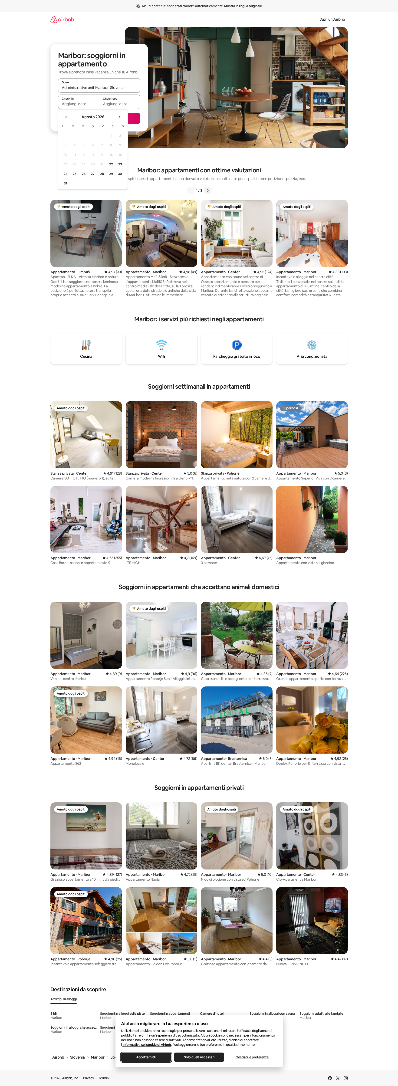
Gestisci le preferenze (252, 1057)
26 (84, 174)
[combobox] (99, 87)
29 (111, 174)
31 (65, 183)
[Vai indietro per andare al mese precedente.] (66, 117)
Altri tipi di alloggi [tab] (63, 999)
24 (65, 174)
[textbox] (78, 104)
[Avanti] (207, 190)
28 (102, 174)
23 (120, 164)
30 (120, 174)
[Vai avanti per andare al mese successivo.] (119, 117)
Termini (103, 1078)
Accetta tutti (146, 1057)
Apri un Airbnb (332, 19)
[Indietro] (190, 190)
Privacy (88, 1078)
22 (111, 164)
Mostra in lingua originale (243, 6)
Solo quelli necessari (199, 1057)
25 (74, 174)
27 (93, 174)
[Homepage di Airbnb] (62, 19)
